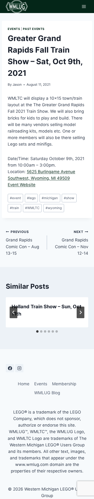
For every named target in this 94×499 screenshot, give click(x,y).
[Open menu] (83, 6)
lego (31, 198)
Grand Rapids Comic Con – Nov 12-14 (71, 243)
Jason (17, 84)
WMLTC (32, 208)
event (15, 198)
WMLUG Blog (47, 392)
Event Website (21, 184)
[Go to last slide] (13, 312)
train (14, 208)
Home (23, 383)
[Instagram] (19, 368)
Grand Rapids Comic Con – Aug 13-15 (22, 243)
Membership (64, 383)
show (69, 198)
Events (14, 29)
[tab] (37, 331)
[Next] (80, 312)
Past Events (34, 29)
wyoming (54, 208)
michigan (50, 198)
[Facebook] (10, 368)
